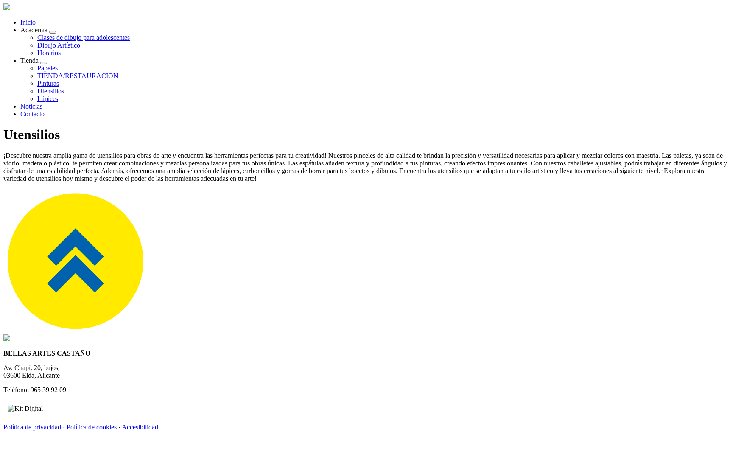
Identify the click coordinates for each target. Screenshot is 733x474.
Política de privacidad (32, 427)
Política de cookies (92, 427)
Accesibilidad (140, 427)
